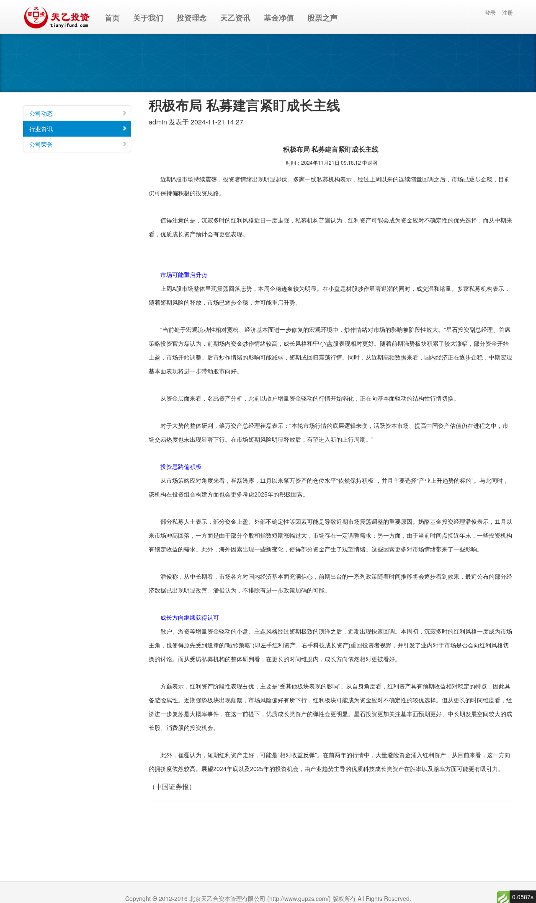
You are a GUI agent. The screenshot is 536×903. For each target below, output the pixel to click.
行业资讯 (41, 128)
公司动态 (41, 113)
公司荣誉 (41, 144)
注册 (507, 12)
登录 (490, 12)
